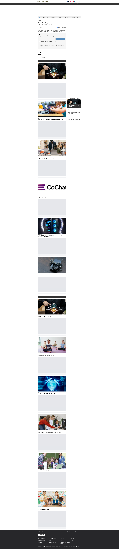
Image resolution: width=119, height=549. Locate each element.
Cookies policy (72, 538)
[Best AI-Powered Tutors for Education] (74, 103)
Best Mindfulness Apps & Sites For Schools (74, 113)
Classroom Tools (51, 3)
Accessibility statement (41, 540)
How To (45, 3)
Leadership (57, 3)
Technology (39, 20)
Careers (50, 540)
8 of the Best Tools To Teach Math (74, 109)
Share (40, 27)
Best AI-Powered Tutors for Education (74, 106)
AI (77, 17)
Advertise (66, 17)
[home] (38, 4)
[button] (80, 1)
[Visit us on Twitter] (68, 1)
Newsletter (64, 27)
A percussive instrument (56, 30)
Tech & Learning (41, 24)
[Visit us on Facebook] (67, 1)
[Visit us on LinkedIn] (74, 1)
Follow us (59, 27)
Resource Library (45, 17)
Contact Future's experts (52, 538)
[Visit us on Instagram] (70, 1)
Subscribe (76, 3)
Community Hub (53, 17)
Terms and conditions (41, 538)
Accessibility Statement (52, 542)
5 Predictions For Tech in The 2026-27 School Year (74, 116)
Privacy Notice (43, 44)
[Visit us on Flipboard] (73, 1)
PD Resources (66, 3)
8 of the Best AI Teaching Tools (74, 119)
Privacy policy (62, 538)
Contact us (40, 542)
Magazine (60, 17)
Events (61, 3)
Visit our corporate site (72, 531)
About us (71, 540)
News (41, 3)
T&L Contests (72, 17)
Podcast (72, 3)
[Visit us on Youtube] (71, 1)
